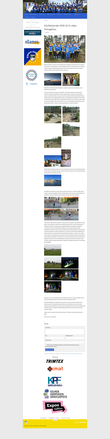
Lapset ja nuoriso (50, 14)
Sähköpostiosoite (69, 335)
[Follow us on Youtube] (84, 422)
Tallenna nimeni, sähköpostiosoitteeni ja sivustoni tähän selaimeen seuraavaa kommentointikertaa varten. (62, 345)
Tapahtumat (76, 14)
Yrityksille (27, 17)
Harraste (59, 14)
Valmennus (41, 14)
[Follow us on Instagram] (78, 422)
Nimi (46, 335)
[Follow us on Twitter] (80, 422)
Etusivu (26, 14)
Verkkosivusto (48, 340)
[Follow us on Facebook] (76, 422)
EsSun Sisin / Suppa (65, 418)
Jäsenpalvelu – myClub (54, 418)
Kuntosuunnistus (67, 14)
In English (33, 17)
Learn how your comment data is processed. (72, 353)
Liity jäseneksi (82, 2)
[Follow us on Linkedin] (82, 422)
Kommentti (48, 327)
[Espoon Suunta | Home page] (29, 7)
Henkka (47, 32)
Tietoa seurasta (33, 14)
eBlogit (46, 20)
